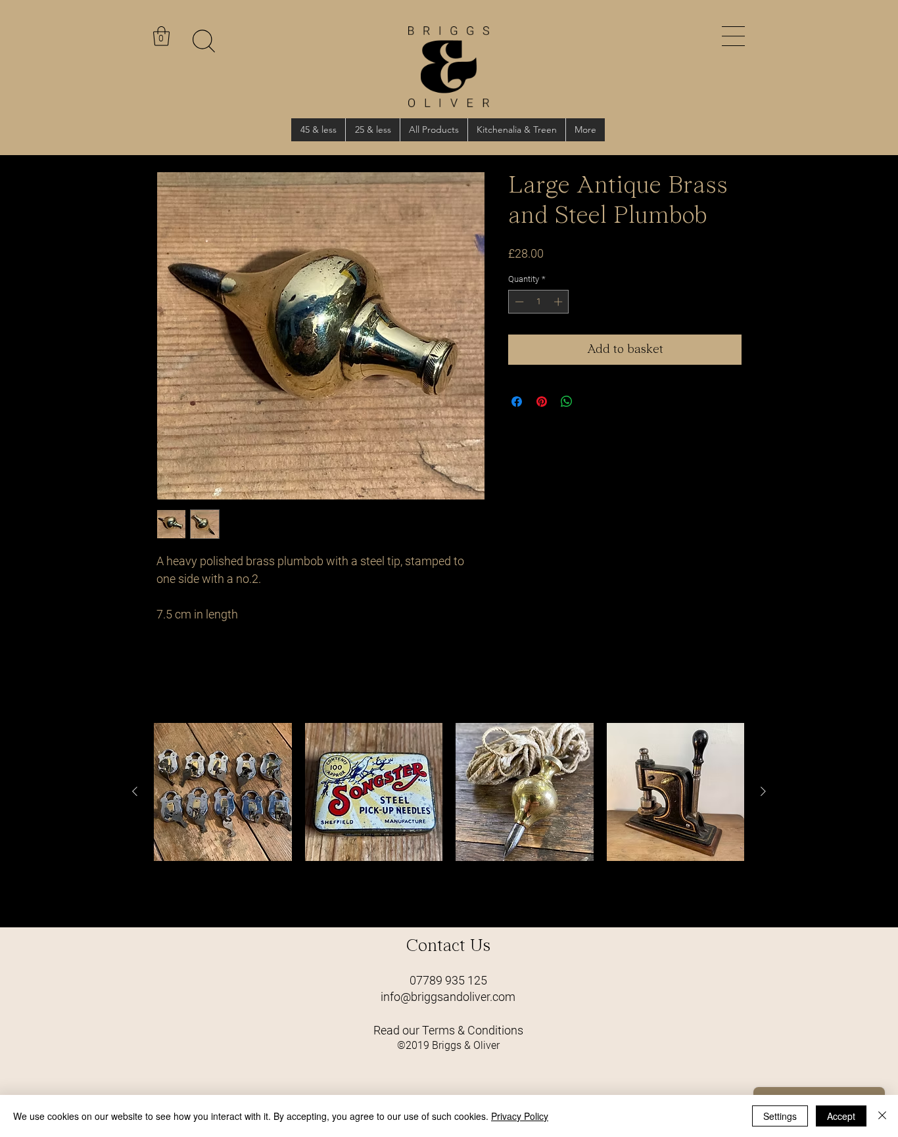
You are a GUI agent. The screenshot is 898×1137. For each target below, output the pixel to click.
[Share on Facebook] (517, 401)
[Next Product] (763, 791)
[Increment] (559, 301)
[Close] (882, 1115)
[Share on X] (592, 401)
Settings (780, 1116)
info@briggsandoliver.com (448, 997)
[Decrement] (518, 301)
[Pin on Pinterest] (542, 401)
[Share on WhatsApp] (567, 401)
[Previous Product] (135, 791)
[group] (449, 819)
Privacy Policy (519, 1116)
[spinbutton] (539, 301)
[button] (733, 36)
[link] (161, 36)
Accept (841, 1116)
